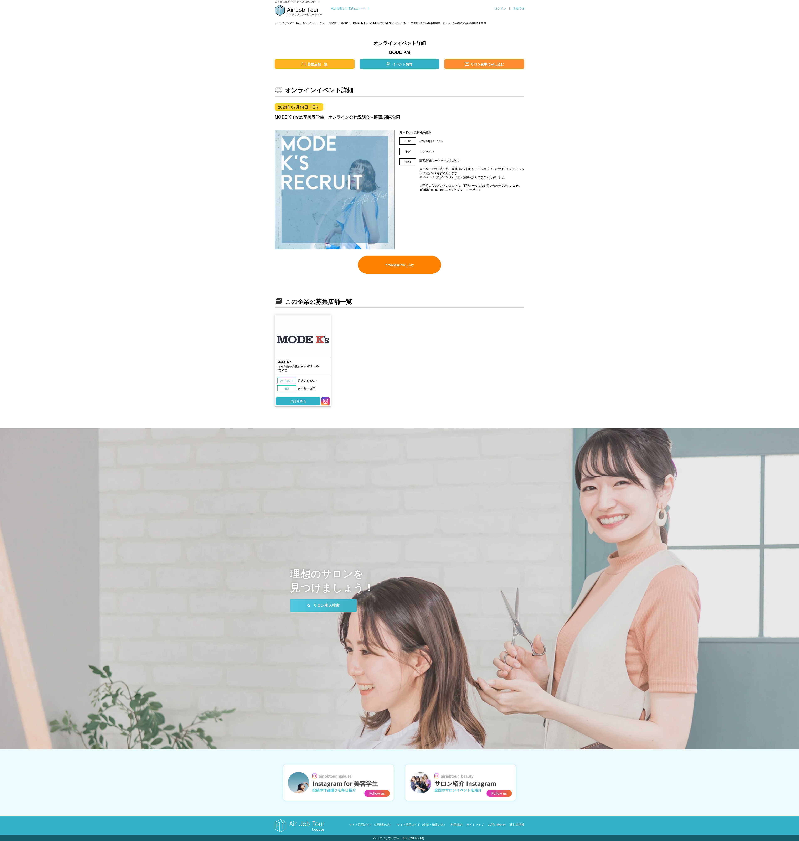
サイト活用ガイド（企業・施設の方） (422, 824)
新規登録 (518, 8)
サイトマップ (475, 824)
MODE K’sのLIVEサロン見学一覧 (387, 22)
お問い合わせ (497, 824)
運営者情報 (517, 824)
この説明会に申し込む (399, 265)
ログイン (500, 8)
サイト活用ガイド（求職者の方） (371, 824)
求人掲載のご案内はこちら (348, 8)
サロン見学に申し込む (487, 64)
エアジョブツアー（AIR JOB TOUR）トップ (299, 22)
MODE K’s (359, 22)
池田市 (345, 22)
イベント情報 (402, 64)
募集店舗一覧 (318, 64)
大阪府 (332, 22)
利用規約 (456, 824)
